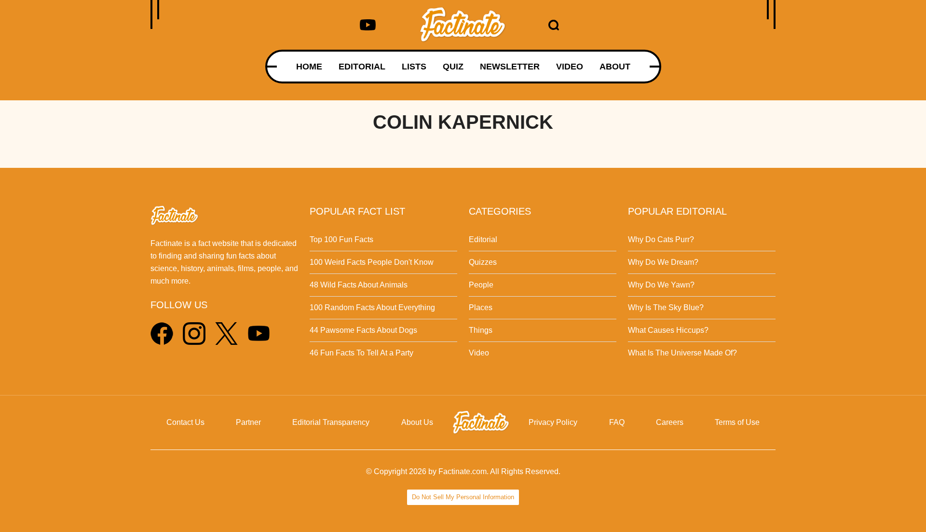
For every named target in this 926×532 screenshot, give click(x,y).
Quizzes (483, 262)
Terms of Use (737, 422)
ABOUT (614, 66)
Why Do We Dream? (663, 262)
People (481, 285)
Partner (248, 422)
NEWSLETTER (510, 66)
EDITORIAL (362, 66)
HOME (309, 66)
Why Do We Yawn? (661, 285)
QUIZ (453, 66)
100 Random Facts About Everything (372, 307)
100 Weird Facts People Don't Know (372, 262)
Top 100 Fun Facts (341, 239)
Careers (669, 422)
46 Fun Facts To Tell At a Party (361, 353)
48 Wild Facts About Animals (359, 285)
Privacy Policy (553, 422)
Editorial (483, 239)
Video (479, 353)
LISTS (414, 66)
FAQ (617, 422)
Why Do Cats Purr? (661, 239)
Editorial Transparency (330, 422)
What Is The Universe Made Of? (682, 353)
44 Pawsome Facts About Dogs (363, 330)
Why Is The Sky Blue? (666, 307)
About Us (417, 422)
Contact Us (185, 422)
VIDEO (569, 66)
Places (480, 307)
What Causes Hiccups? (668, 330)
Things (480, 330)
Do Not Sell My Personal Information (463, 497)
